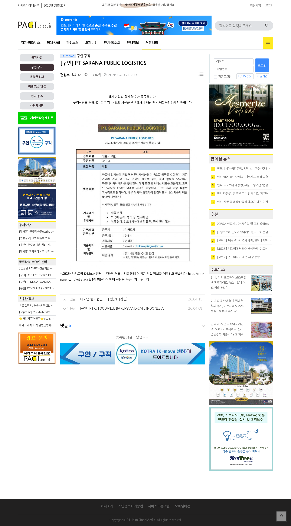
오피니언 (91, 42)
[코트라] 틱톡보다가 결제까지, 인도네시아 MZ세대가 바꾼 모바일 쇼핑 (242, 240)
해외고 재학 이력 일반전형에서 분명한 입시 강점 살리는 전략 (53, 325)
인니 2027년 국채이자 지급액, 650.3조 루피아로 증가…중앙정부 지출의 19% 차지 (228, 329)
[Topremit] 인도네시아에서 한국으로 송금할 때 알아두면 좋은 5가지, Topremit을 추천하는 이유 (242, 232)
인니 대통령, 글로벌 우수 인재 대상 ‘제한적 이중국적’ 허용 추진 (242, 193)
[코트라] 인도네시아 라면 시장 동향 (236, 257)
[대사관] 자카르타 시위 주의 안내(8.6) (40, 251)
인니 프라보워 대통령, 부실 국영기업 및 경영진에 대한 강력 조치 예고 (242, 185)
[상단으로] (281, 516)
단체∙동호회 (112, 42)
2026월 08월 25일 (55, 5)
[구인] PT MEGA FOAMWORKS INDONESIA (44, 281)
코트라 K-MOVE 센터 (33, 262)
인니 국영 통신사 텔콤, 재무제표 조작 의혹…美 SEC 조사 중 (242, 176)
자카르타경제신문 (28, 5)
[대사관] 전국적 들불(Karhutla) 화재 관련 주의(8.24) (49, 231)
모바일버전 (182, 506)
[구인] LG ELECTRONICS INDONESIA (40, 275)
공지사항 (37, 57)
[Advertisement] (37, 405)
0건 (79, 75)
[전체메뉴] (268, 43)
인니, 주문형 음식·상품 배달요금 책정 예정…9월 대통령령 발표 (242, 201)
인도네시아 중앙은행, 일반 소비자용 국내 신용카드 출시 (242, 168)
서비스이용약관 (159, 506)
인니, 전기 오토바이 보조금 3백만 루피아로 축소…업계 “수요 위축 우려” (228, 282)
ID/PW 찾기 (245, 76)
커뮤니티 (152, 42)
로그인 (269, 5)
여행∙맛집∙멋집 (37, 86)
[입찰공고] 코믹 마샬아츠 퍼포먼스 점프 (41, 238)
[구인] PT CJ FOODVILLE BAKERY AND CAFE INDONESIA (122, 308)
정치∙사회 (53, 42)
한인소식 (72, 42)
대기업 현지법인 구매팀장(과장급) (104, 299)
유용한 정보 (37, 76)
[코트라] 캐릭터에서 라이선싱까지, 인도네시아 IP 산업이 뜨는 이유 (242, 248)
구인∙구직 (37, 67)
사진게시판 (36, 105)
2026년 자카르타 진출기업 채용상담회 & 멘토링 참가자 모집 (53, 268)
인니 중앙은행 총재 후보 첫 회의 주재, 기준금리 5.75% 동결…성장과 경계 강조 (227, 306)
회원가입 (255, 5)
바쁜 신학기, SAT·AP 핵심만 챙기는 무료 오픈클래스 (48, 305)
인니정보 (133, 42)
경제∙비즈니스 (30, 42)
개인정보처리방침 (130, 506)
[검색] (267, 26)
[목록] (201, 75)
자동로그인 (225, 76)
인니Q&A (37, 96)
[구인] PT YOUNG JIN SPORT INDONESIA (43, 288)
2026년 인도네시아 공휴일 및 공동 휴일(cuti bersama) (242, 223)
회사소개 (107, 506)
